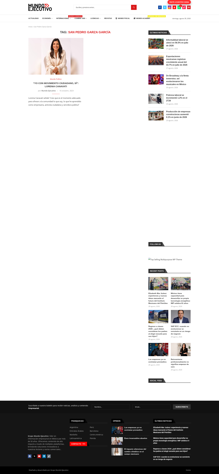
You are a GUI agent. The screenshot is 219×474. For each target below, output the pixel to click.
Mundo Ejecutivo (48, 90)
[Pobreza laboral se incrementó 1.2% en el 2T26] (156, 99)
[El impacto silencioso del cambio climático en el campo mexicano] (117, 451)
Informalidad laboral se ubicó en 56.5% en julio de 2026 (177, 43)
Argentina (74, 427)
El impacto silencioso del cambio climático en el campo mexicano (135, 451)
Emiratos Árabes (77, 431)
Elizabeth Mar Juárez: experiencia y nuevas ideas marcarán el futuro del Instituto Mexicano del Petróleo (158, 298)
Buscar (134, 7)
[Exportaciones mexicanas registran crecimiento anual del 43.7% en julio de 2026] (156, 60)
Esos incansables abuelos (135, 438)
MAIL (84, 444)
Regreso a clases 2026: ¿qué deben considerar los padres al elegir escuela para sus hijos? (157, 331)
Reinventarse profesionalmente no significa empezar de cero (180, 363)
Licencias (94, 18)
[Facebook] (160, 7)
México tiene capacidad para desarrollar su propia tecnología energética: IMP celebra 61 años (180, 298)
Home (188, 470)
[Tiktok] (184, 7)
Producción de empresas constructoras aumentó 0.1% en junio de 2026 (178, 114)
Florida (93, 438)
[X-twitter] (34, 456)
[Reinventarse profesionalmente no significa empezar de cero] (181, 349)
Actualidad (33, 18)
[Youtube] (174, 7)
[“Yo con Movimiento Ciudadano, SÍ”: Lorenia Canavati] (55, 56)
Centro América (96, 435)
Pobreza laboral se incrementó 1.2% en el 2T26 (176, 98)
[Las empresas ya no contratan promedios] (158, 349)
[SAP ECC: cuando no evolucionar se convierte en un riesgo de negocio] (181, 316)
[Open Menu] (189, 7)
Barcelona (94, 431)
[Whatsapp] (179, 7)
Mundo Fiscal (124, 18)
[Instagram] (169, 7)
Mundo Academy (143, 17)
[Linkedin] (44, 456)
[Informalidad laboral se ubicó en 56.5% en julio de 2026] (156, 44)
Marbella (73, 435)
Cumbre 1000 (80, 18)
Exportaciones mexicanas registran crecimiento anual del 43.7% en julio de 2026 (176, 60)
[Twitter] (165, 7)
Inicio (30, 27)
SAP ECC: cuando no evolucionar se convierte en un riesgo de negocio (180, 330)
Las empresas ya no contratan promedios (157, 360)
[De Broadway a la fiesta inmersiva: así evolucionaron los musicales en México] (156, 79)
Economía (46, 18)
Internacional (63, 17)
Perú (92, 427)
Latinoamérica (76, 438)
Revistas (108, 18)
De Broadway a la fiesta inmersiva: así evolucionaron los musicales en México (177, 80)
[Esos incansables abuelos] (117, 441)
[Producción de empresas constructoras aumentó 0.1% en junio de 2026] (156, 115)
